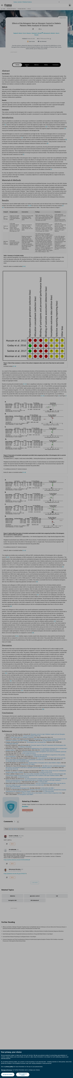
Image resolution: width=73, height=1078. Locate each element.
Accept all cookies (7, 1074)
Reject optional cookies (23, 1074)
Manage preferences (6, 1070)
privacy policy (9, 1066)
